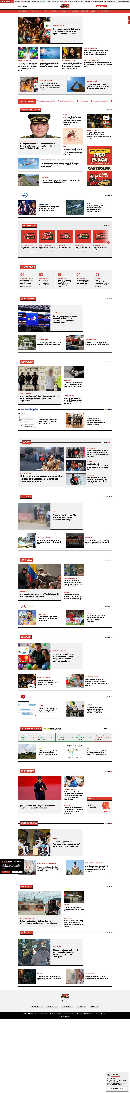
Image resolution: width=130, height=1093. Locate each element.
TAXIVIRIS (44, 11)
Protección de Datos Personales (84, 1013)
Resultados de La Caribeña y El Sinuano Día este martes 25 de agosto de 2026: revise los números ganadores (97, 682)
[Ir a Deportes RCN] (27, 606)
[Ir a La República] (23, 697)
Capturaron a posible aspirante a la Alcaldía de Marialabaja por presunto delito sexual (74, 384)
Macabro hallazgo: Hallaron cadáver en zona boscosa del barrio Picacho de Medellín (46, 283)
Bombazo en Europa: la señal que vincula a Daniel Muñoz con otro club (48, 618)
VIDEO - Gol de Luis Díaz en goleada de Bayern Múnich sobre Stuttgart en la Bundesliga (96, 618)
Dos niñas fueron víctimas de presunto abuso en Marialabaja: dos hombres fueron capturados (39, 398)
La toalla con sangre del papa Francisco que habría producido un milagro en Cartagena (96, 978)
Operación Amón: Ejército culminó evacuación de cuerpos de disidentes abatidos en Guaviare (95, 208)
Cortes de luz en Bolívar (47, 101)
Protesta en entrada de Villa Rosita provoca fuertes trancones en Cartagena (64, 517)
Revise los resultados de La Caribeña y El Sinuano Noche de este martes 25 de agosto (47, 682)
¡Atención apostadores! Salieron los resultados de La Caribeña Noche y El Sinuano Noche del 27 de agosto (96, 52)
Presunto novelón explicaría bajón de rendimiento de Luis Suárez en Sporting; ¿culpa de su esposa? (98, 480)
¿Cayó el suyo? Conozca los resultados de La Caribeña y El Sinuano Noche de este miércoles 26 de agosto (99, 135)
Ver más (107, 109)
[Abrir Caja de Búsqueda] (109, 6)
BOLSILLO (64, 11)
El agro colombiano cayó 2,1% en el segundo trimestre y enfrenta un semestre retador (97, 752)
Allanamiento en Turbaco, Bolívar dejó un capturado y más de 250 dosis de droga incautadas (73, 401)
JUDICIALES (34, 11)
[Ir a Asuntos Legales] (30, 409)
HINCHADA (54, 11)
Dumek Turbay (83, 101)
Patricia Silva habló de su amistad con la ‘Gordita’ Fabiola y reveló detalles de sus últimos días (98, 466)
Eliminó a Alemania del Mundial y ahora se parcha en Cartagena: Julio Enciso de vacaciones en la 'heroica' (73, 597)
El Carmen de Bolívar (67, 101)
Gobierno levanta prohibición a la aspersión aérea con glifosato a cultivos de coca (49, 752)
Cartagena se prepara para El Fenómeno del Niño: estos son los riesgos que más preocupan (98, 86)
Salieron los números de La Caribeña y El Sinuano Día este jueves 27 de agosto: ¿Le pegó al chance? (51, 86)
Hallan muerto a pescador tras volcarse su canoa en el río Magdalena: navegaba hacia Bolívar (60, 181)
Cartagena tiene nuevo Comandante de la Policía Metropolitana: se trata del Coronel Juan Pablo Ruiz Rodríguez (38, 146)
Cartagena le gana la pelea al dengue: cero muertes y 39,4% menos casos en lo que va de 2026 (72, 151)
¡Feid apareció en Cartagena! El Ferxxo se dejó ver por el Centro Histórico (37, 806)
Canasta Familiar (5, 1)
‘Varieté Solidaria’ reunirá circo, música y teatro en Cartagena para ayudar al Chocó (48, 869)
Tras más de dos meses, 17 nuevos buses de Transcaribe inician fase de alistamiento (97, 542)
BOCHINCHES (74, 11)
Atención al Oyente (69, 1013)
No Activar (17, 871)
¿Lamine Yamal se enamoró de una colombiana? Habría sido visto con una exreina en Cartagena (74, 810)
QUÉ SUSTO (94, 11)
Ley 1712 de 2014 (65, 1016)
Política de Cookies (117, 1084)
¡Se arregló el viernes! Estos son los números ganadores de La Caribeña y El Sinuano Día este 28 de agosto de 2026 (27, 66)
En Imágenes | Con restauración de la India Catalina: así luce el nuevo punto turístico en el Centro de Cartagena (96, 868)
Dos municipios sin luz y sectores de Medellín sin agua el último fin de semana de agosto (83, 283)
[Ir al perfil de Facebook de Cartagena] (62, 1001)
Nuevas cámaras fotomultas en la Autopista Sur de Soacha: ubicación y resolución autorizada (102, 283)
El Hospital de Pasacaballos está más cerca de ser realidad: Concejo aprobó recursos (97, 344)
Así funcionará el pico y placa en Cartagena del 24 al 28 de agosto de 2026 (49, 542)
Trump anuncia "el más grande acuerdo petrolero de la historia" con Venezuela (49, 208)
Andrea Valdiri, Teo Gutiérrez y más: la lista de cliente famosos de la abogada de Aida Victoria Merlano (72, 65)
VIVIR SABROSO (106, 11)
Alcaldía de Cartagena (100, 101)
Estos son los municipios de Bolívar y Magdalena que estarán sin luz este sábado (49, 65)
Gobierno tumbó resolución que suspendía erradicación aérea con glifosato (48, 421)
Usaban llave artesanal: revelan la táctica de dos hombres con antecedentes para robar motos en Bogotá (97, 453)
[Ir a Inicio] (65, 6)
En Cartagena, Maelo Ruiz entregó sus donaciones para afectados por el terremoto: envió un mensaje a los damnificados (73, 795)
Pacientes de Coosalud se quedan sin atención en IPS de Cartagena (74, 909)
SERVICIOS (84, 11)
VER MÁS (32, 252)
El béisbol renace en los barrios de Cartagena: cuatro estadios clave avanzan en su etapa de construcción (73, 583)
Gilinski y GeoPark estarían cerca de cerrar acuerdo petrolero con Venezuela (48, 710)
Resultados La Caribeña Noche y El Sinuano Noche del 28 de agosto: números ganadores (66, 31)
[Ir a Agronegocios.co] (52, 729)
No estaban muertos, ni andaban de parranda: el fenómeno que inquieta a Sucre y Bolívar (49, 978)
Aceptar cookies (116, 1088)
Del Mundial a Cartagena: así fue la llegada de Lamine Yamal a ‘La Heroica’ (39, 595)
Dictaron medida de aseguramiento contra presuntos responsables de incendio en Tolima (96, 421)
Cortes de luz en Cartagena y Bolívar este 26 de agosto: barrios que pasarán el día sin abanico (73, 923)
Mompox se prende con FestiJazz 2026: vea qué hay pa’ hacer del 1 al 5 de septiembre (66, 844)
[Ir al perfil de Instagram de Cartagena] (67, 1001)
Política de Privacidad (55, 1013)
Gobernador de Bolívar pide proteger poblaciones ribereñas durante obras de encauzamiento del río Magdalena (72, 120)
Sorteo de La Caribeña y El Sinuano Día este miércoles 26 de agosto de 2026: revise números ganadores (66, 657)
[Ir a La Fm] (24, 195)
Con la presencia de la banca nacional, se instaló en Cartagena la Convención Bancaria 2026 (65, 319)
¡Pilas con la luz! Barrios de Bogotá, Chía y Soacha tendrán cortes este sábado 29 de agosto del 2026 (65, 283)
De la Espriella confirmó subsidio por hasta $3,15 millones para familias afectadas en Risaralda (95, 710)
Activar (6, 871)
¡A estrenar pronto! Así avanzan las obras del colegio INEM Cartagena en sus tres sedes (49, 344)
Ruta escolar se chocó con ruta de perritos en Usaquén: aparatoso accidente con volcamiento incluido (27, 283)
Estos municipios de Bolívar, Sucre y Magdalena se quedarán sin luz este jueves (38, 922)
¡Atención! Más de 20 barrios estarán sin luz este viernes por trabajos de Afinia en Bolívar (98, 64)
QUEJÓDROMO (23, 11)
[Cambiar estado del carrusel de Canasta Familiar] (12, 1)
